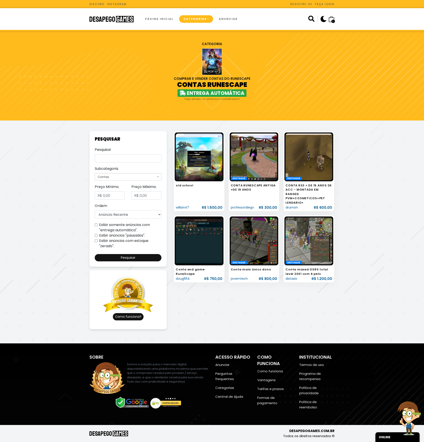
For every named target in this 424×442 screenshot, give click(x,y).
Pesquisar (103, 149)
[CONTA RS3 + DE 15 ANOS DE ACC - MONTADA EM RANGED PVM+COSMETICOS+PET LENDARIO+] (309, 156)
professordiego (242, 207)
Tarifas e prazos (270, 389)
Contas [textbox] (103, 177)
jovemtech (239, 278)
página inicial (159, 19)
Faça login (325, 4)
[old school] (199, 156)
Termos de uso (311, 364)
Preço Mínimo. (107, 186)
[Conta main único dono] (254, 240)
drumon (292, 207)
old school (184, 185)
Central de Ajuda (229, 396)
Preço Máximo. (144, 186)
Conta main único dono (251, 269)
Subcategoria (106, 168)
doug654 (183, 278)
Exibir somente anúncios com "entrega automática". (124, 227)
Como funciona (270, 371)
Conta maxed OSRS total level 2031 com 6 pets (307, 271)
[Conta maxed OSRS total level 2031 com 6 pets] (309, 240)
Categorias (195, 19)
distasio (291, 278)
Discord (96, 4)
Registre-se (301, 4)
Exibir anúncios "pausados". (122, 235)
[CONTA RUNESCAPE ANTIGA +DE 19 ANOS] (254, 156)
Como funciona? (128, 316)
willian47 (182, 207)
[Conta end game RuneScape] (199, 240)
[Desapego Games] (114, 19)
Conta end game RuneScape (190, 271)
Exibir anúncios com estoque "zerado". (123, 243)
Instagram (117, 4)
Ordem (101, 205)
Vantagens (266, 380)
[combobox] (128, 177)
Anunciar (228, 19)
